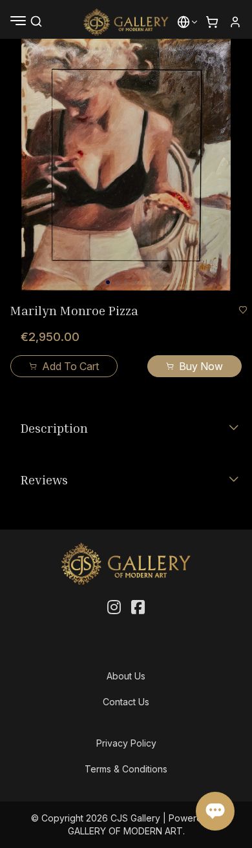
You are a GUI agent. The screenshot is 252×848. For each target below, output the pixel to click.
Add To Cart (70, 366)
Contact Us (126, 701)
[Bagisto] (126, 22)
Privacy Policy (126, 743)
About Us (126, 675)
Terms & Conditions (126, 768)
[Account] (235, 22)
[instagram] (114, 607)
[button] (183, 22)
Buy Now (201, 366)
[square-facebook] (138, 607)
